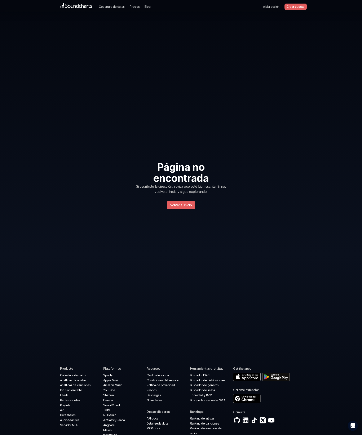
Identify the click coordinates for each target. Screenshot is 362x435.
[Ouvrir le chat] (353, 426)
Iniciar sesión (271, 6)
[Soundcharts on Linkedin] (245, 420)
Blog (147, 6)
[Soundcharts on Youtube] (271, 420)
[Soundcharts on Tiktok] (254, 420)
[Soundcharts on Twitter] (262, 420)
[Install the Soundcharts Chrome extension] (267, 398)
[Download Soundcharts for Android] (276, 377)
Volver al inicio (181, 205)
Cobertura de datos (112, 6)
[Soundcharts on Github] (237, 420)
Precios (135, 6)
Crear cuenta (296, 6)
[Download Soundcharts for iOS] (247, 377)
